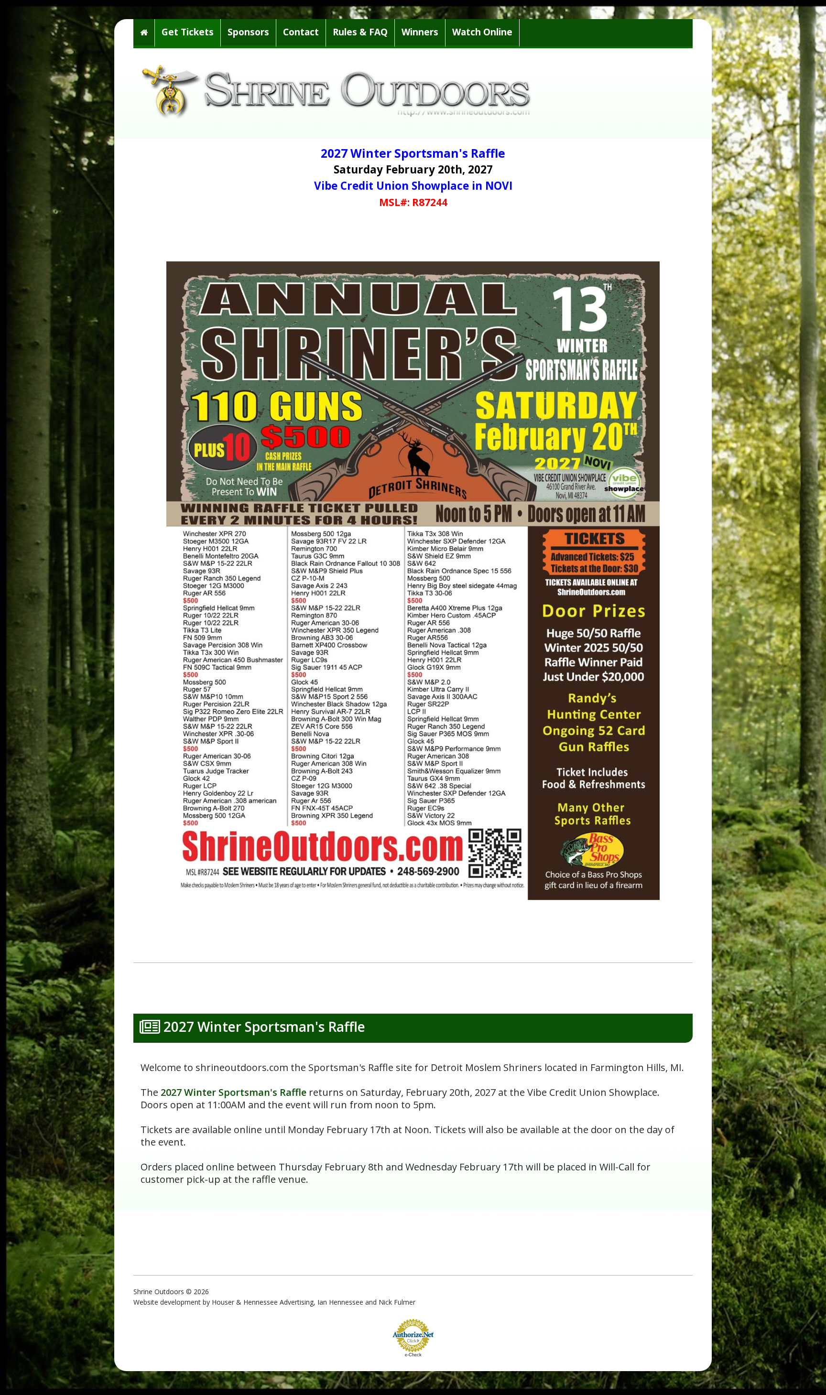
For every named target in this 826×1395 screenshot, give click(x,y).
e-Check (413, 1354)
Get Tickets (188, 32)
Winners (420, 32)
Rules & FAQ (360, 32)
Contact (301, 32)
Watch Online (482, 32)
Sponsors (248, 32)
